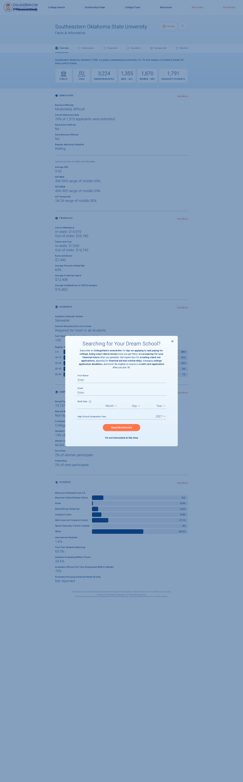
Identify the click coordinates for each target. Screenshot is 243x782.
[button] (90, 401)
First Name (83, 375)
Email (80, 388)
